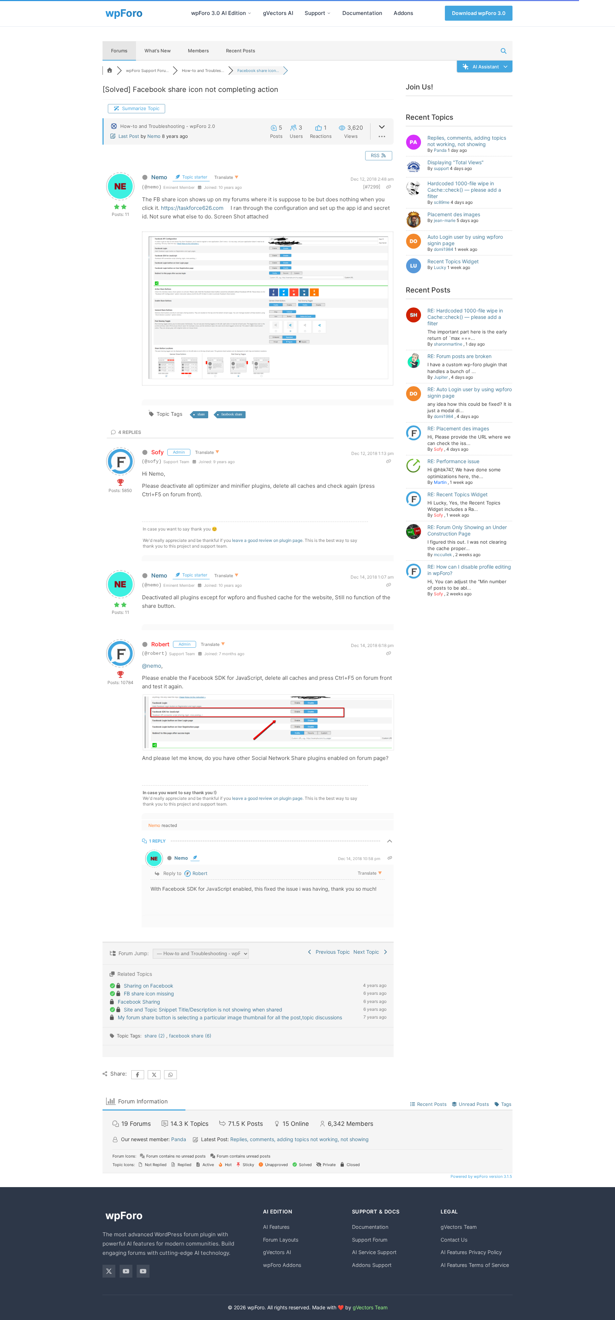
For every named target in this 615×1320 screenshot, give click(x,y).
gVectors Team (459, 1227)
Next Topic (367, 952)
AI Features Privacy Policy (471, 1252)
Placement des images (453, 214)
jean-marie (445, 220)
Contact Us (454, 1240)
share (201, 414)
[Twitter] (108, 1271)
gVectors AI (278, 13)
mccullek (443, 554)
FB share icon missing (149, 993)
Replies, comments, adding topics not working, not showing (466, 141)
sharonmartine (448, 344)
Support (315, 13)
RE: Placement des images (458, 428)
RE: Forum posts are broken (459, 356)
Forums (119, 50)
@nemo (151, 665)
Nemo (154, 136)
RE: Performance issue (453, 461)
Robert (160, 644)
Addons (403, 13)
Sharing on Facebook (148, 986)
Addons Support (371, 1265)
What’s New (157, 50)
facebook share (231, 414)
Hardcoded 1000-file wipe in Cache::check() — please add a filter (464, 189)
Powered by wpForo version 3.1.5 (481, 1176)
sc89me (442, 202)
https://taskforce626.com (192, 208)
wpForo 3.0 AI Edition (218, 13)
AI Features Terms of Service (475, 1265)
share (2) (155, 1036)
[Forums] (109, 70)
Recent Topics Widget (453, 261)
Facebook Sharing (139, 1002)
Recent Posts (240, 50)
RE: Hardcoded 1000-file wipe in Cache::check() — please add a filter (465, 316)
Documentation (362, 13)
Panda (440, 150)
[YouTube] (126, 1271)
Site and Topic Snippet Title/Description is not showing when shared (203, 1009)
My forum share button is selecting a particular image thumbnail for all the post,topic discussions (230, 1017)
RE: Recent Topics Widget (457, 494)
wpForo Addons (282, 1265)
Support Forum (370, 1240)
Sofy (157, 452)
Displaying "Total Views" (455, 162)
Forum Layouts (281, 1240)
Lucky (440, 267)
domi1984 (443, 249)
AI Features (276, 1227)
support (441, 168)
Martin (440, 482)
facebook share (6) (190, 1036)
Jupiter (441, 377)
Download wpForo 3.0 (478, 13)
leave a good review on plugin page (267, 540)
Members (198, 50)
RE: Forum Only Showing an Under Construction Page (467, 530)
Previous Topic (331, 952)
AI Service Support (374, 1252)
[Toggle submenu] (249, 13)
